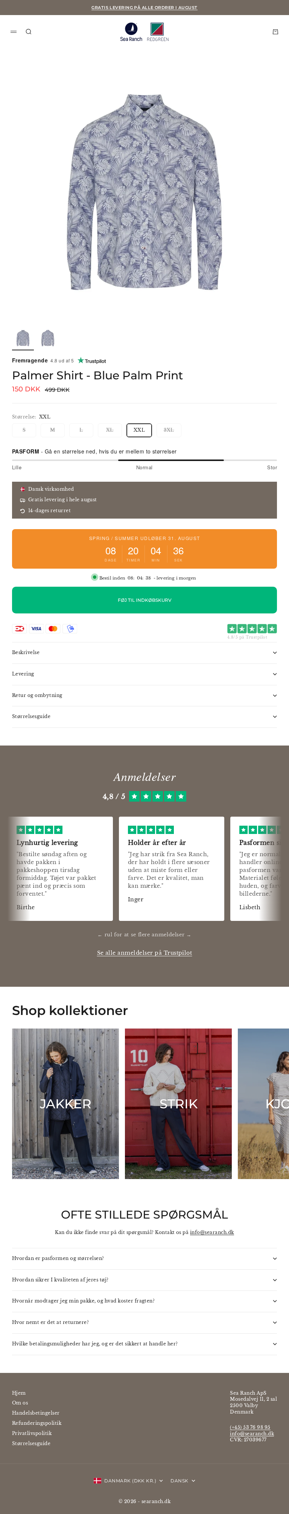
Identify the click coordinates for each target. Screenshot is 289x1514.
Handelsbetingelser (36, 1413)
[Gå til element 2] (48, 338)
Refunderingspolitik (36, 1423)
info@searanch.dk (212, 1232)
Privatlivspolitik (32, 1433)
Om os (20, 1403)
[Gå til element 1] (23, 338)
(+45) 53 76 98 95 (250, 1427)
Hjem (19, 1393)
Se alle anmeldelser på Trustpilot (144, 953)
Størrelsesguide (31, 1443)
